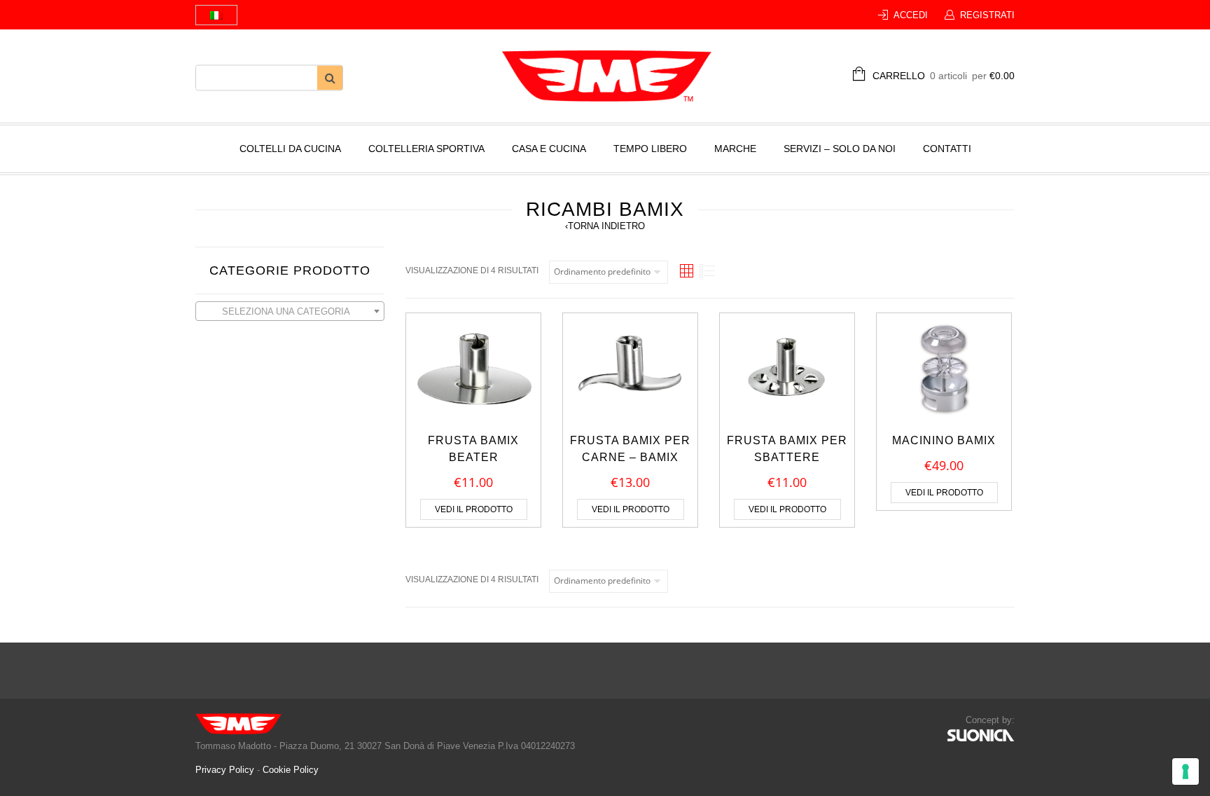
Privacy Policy (226, 769)
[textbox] (290, 312)
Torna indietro (605, 226)
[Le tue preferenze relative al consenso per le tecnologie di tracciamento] (1185, 771)
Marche (735, 148)
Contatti (947, 148)
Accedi (910, 15)
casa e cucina (549, 148)
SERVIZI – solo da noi (840, 148)
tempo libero (650, 148)
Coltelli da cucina (290, 148)
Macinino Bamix (944, 440)
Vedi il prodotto (474, 509)
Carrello (943, 75)
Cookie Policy (291, 769)
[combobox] (289, 311)
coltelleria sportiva (426, 148)
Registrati (987, 15)
